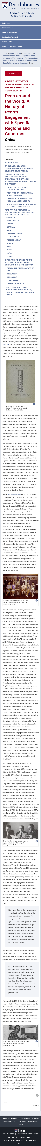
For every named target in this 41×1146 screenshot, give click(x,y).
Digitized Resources (9, 32)
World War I (12, 274)
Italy (9, 230)
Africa (10, 243)
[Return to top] (37, 1095)
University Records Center (12, 46)
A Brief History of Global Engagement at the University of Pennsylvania (19, 55)
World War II (12, 277)
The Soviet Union (14, 233)
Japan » (36, 1105)
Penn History (27, 53)
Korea (10, 256)
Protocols (13, 1137)
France (10, 224)
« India (5, 1103)
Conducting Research (10, 37)
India (9, 246)
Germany (11, 227)
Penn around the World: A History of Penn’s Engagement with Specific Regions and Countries (20, 60)
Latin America (13, 237)
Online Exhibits (7, 28)
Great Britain (13, 220)
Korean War (12, 280)
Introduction (11, 163)
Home (5, 53)
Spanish (6, 344)
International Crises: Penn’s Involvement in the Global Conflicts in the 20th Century (19, 262)
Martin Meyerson (14, 494)
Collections (6, 23)
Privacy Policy (26, 1137)
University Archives (10, 1118)
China (9, 250)
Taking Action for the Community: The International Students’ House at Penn (19, 168)
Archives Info (7, 42)
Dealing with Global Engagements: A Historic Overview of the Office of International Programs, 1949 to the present (20, 179)
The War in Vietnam (15, 284)
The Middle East (14, 240)
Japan (9, 253)
